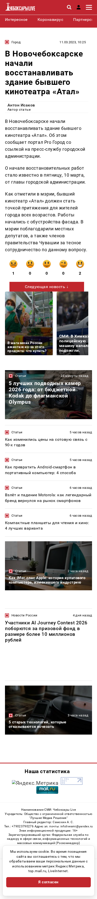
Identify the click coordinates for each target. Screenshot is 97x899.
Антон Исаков (21, 105)
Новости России (24, 615)
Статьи (20, 376)
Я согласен (48, 882)
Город (16, 42)
